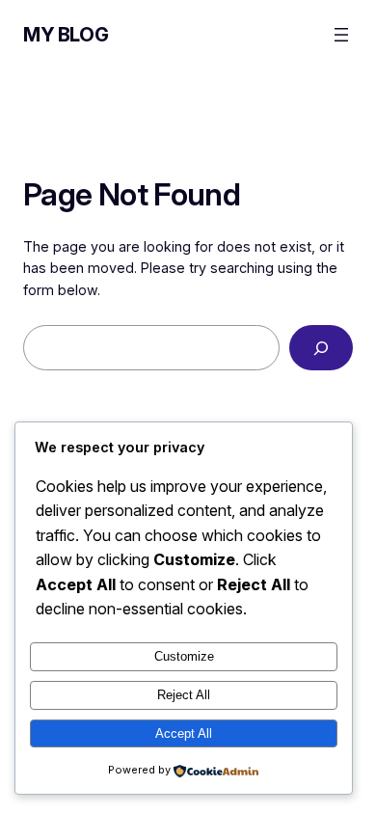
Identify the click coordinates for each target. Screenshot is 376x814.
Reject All (183, 695)
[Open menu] (341, 34)
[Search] (321, 347)
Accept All (183, 733)
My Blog (65, 34)
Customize (184, 656)
